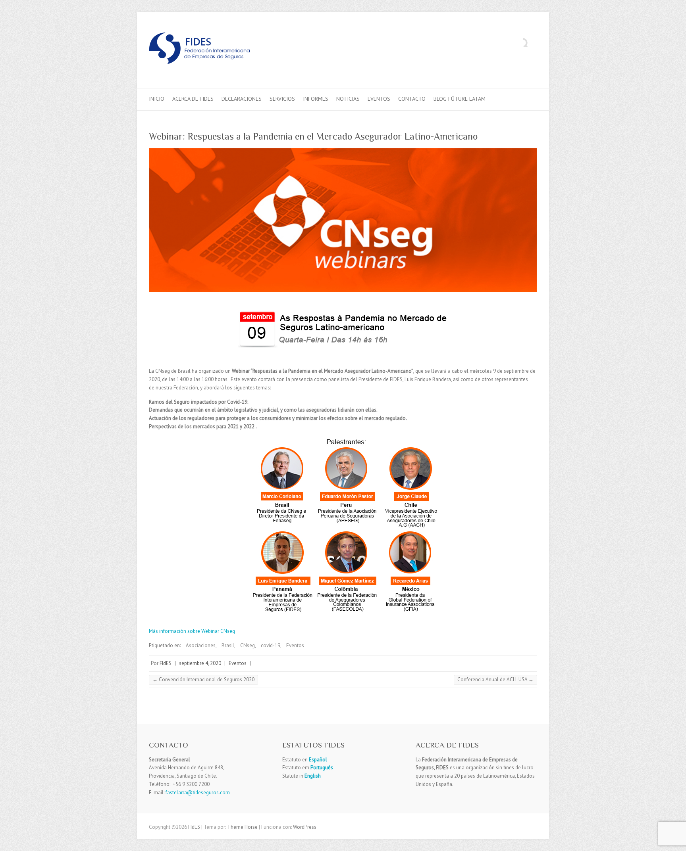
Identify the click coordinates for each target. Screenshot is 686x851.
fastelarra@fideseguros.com (198, 792)
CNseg (247, 645)
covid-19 (270, 645)
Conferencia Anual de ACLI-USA (495, 679)
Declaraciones (242, 98)
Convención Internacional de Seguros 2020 (203, 679)
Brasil (228, 645)
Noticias (348, 98)
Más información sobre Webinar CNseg (192, 631)
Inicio (156, 98)
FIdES (166, 663)
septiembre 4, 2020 (200, 663)
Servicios (282, 98)
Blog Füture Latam (460, 98)
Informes (315, 98)
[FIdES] (199, 50)
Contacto (412, 98)
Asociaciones (201, 645)
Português (321, 767)
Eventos (379, 98)
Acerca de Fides (193, 98)
